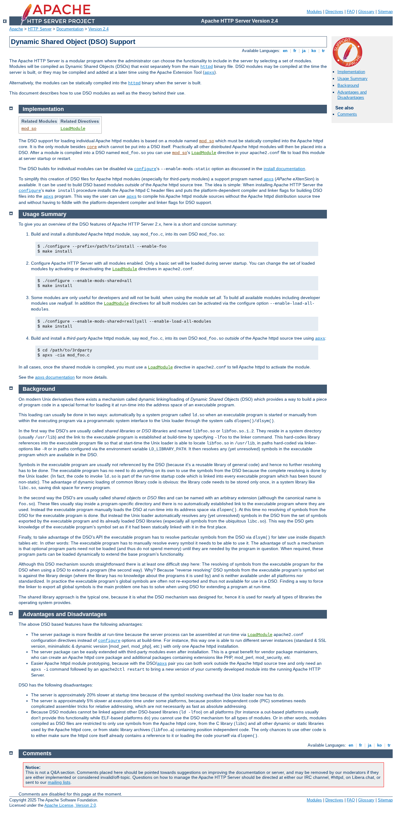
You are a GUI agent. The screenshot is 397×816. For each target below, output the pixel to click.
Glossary (366, 11)
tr (323, 50)
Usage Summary (352, 78)
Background (348, 85)
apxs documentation (55, 377)
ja (304, 50)
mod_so (28, 128)
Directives (334, 11)
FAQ (351, 11)
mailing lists (59, 782)
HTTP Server (39, 29)
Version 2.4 (98, 29)
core (92, 146)
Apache (16, 29)
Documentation (69, 29)
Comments (347, 114)
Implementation (351, 71)
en (285, 50)
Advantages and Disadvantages (352, 95)
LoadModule (72, 128)
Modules (314, 11)
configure (145, 168)
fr (294, 50)
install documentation (284, 168)
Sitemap (385, 11)
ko (313, 50)
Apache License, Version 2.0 (70, 805)
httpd (206, 66)
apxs (209, 72)
